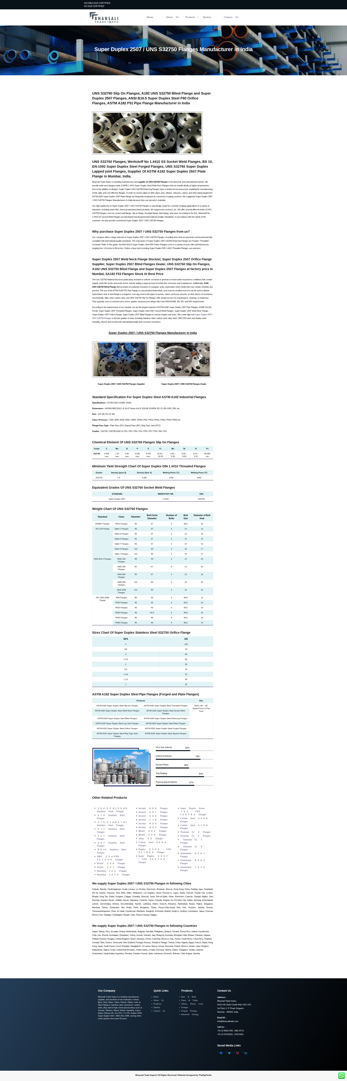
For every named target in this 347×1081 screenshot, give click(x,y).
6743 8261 (239, 1034)
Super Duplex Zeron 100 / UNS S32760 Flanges (193, 811)
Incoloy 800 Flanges (153, 823)
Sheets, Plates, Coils (192, 1004)
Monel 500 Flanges (153, 834)
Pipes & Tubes (189, 1000)
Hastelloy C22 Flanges (112, 871)
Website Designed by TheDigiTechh (195, 1075)
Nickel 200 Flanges (111, 863)
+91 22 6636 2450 (225, 1030)
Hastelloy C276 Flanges (113, 874)
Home (156, 997)
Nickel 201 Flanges (111, 867)
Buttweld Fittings (190, 1014)
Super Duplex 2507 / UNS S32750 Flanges (153, 859)
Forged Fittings (189, 1011)
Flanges (184, 1007)
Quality (157, 1007)
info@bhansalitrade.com (227, 1021)
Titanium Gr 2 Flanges (195, 832)
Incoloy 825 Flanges (153, 827)
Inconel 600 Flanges (153, 808)
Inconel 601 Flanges (153, 812)
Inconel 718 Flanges (153, 819)
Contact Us (159, 1011)
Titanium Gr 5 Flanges (195, 836)
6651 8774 (239, 1030)
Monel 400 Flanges (153, 831)
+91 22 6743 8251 (225, 1034)
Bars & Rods (188, 997)
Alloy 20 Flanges (151, 838)
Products (157, 1004)
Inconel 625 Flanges (153, 816)
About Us (159, 1000)
